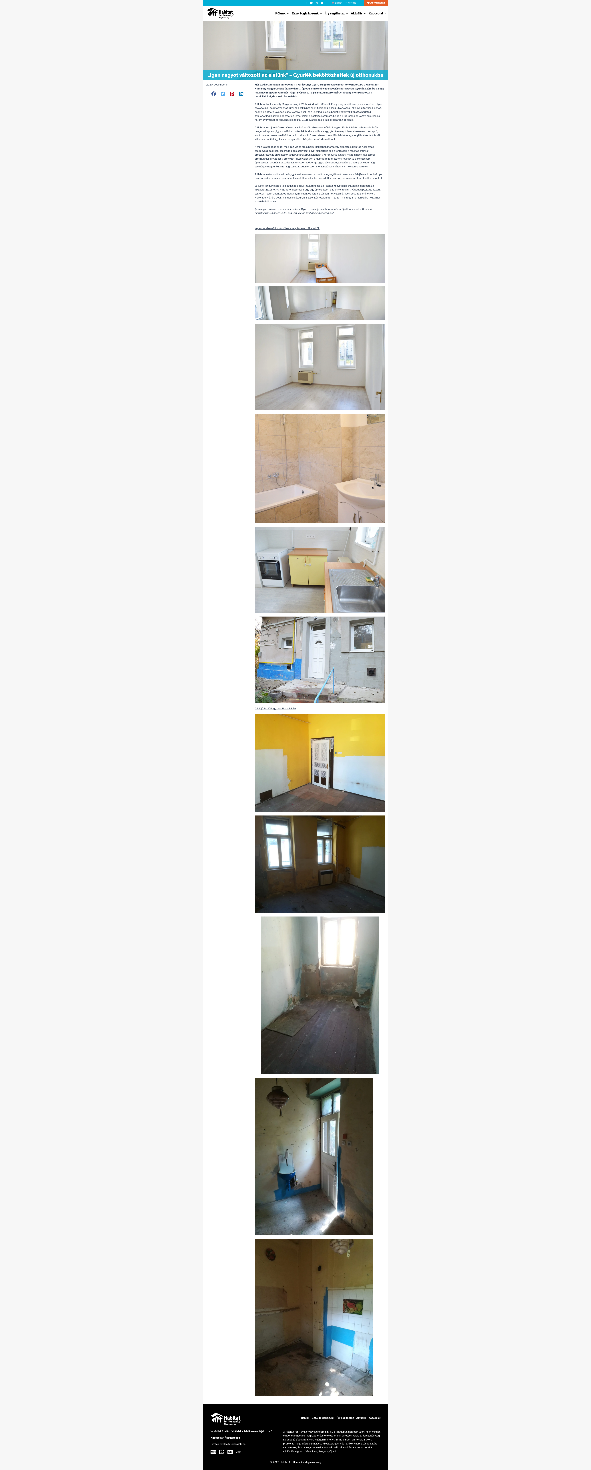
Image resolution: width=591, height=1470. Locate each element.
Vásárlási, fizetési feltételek (226, 1431)
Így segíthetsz (345, 1417)
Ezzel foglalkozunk (323, 1417)
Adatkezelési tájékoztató (258, 1431)
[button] (376, 3)
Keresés (352, 2)
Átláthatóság (232, 1437)
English (338, 2)
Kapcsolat (217, 1437)
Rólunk (305, 1417)
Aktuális (361, 1417)
